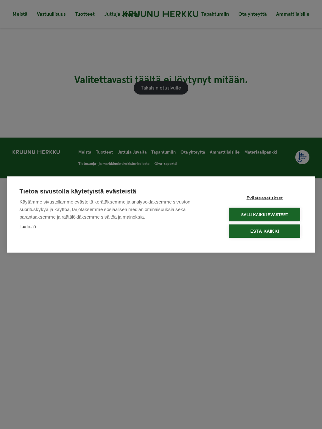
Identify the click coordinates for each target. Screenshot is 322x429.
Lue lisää (27, 226)
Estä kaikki (264, 231)
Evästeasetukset (265, 198)
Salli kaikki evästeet (264, 214)
